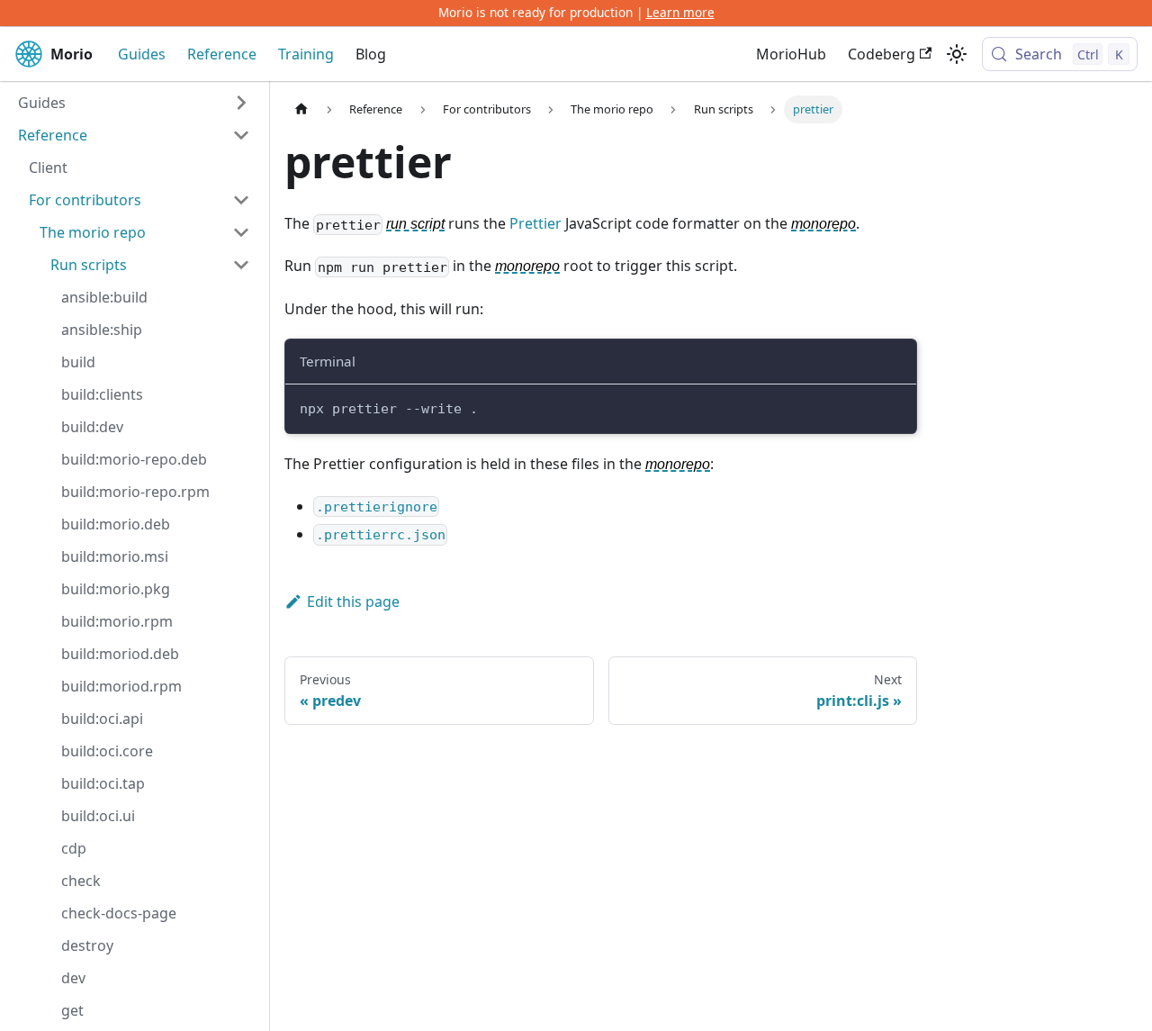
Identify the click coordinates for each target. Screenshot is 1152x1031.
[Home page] (301, 109)
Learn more (680, 12)
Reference (221, 54)
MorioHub (791, 54)
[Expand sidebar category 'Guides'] (241, 102)
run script (415, 223)
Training (306, 54)
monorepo (823, 223)
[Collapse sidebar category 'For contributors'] (241, 199)
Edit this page (353, 601)
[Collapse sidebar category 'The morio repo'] (241, 232)
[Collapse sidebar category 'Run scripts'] (241, 264)
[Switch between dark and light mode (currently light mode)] (956, 54)
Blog (371, 54)
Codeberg (881, 54)
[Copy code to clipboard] (894, 406)
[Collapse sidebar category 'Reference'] (241, 135)
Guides (142, 54)
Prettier (535, 223)
